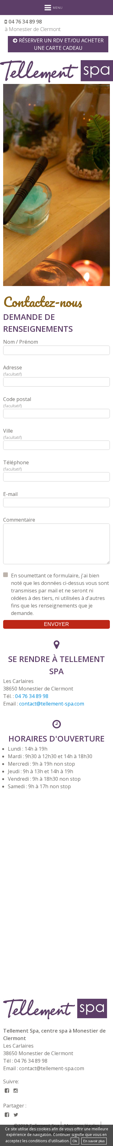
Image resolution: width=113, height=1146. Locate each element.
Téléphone (16, 465)
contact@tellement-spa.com (51, 703)
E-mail (10, 494)
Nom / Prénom (20, 341)
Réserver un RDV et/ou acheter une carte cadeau (61, 44)
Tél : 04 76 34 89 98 (25, 1060)
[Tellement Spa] (56, 1009)
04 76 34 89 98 (25, 21)
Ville (12, 433)
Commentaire (19, 519)
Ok (75, 1141)
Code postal (17, 402)
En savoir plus (94, 1141)
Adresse (12, 370)
